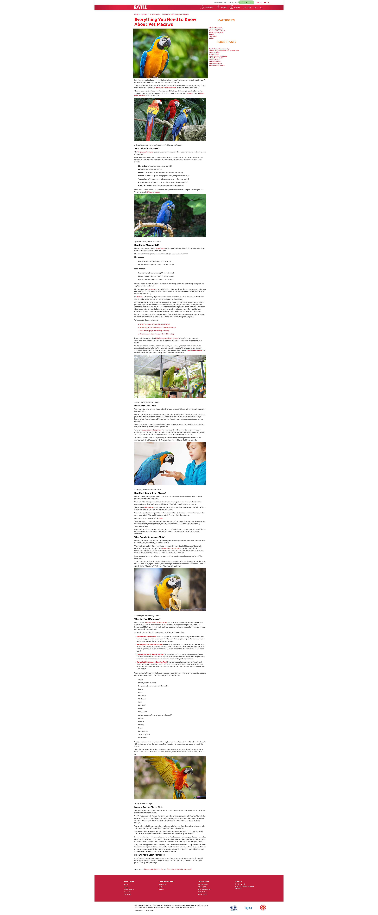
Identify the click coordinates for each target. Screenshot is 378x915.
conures (189, 93)
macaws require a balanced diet (156, 622)
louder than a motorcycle (170, 548)
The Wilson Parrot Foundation (165, 88)
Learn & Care (247, 7)
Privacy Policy (139, 910)
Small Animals (213, 36)
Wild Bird (237, 7)
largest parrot (160, 248)
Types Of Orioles (214, 54)
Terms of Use (149, 910)
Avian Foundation (129, 889)
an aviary (152, 289)
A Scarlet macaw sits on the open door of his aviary (156, 334)
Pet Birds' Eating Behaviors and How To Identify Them (224, 50)
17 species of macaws (145, 152)
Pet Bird (223, 7)
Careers (126, 887)
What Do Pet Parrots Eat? (216, 58)
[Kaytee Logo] (140, 7)
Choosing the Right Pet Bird (153, 869)
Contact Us (127, 892)
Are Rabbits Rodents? (215, 61)
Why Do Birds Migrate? (215, 63)
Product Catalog (220, 2)
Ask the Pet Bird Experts (215, 29)
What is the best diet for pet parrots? (179, 869)
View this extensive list (194, 350)
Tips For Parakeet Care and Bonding (219, 49)
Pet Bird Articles (202, 892)
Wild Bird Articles (203, 884)
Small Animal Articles (204, 889)
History (126, 884)
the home (140, 297)
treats (161, 518)
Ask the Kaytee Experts (215, 27)
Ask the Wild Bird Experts (216, 33)
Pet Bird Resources (154, 14)
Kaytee (136, 14)
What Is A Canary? (214, 52)
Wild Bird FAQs (202, 887)
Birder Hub (247, 2)
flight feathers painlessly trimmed (166, 338)
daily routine (148, 507)
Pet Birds (211, 34)
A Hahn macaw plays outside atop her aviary (153, 331)
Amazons (142, 95)
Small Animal (209, 7)
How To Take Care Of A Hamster (218, 56)
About (256, 7)
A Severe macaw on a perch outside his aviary (154, 324)
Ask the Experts (202, 894)
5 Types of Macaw (153, 192)
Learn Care (144, 14)
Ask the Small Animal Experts (217, 31)
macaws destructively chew (151, 430)
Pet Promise (127, 894)
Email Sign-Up (232, 2)
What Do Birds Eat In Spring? (217, 65)
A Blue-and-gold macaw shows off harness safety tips (157, 327)
